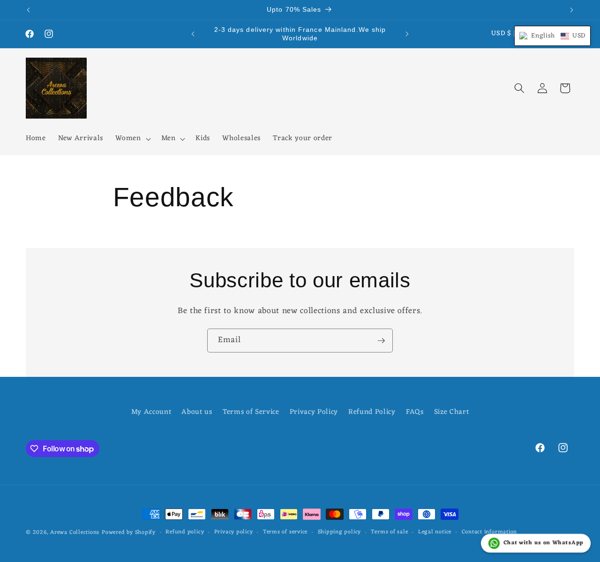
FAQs (415, 412)
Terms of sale (389, 532)
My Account (151, 412)
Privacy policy (233, 532)
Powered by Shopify (129, 532)
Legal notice (434, 532)
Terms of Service (251, 412)
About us (196, 412)
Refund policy (184, 532)
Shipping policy (339, 532)
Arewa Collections (74, 532)
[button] (132, 139)
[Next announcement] (572, 10)
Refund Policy (372, 412)
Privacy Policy (314, 412)
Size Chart (451, 412)
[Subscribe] (381, 341)
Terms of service (285, 532)
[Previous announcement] (28, 10)
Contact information (490, 532)
